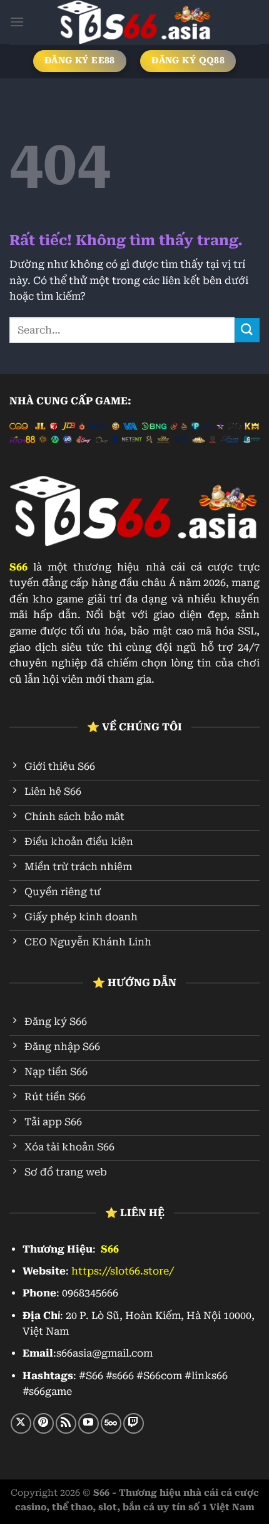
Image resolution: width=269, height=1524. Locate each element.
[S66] (134, 22)
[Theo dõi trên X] (21, 1423)
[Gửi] (247, 330)
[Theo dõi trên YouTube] (88, 1423)
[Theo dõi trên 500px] (111, 1423)
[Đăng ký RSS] (66, 1423)
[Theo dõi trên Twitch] (133, 1423)
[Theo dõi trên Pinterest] (43, 1423)
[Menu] (16, 21)
